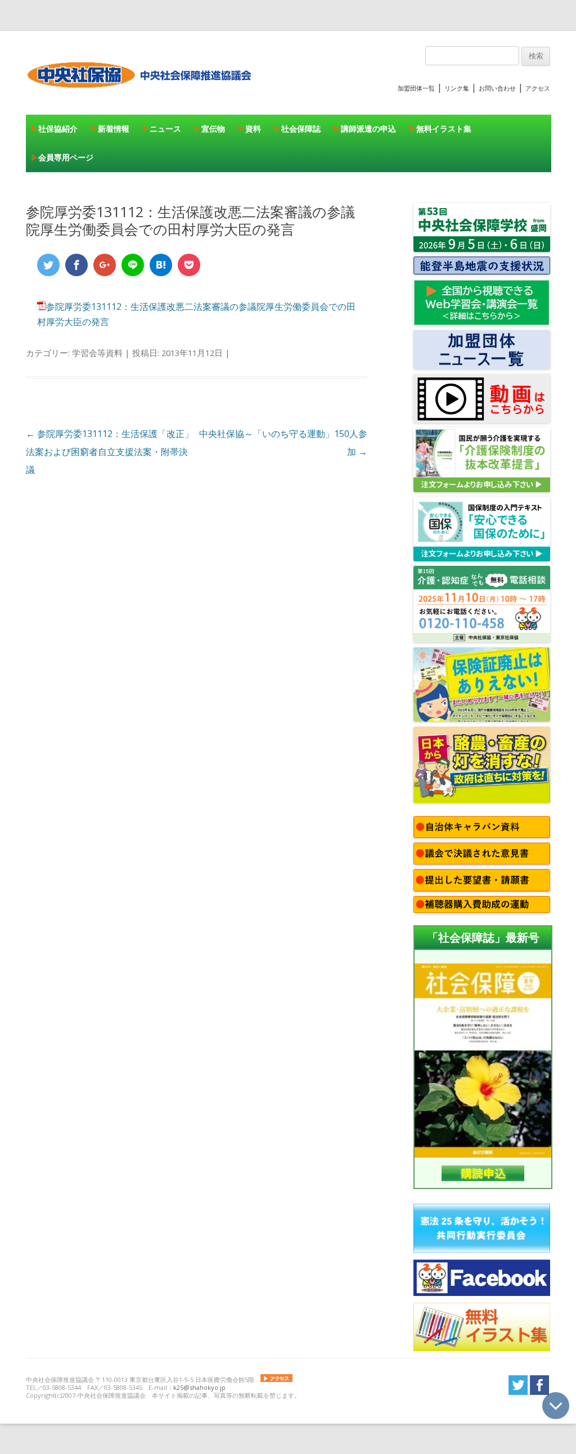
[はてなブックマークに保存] (161, 265)
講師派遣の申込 (368, 128)
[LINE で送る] (133, 265)
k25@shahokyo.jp (199, 1387)
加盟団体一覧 (416, 88)
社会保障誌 (301, 128)
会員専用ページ (65, 157)
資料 (253, 128)
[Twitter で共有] (48, 265)
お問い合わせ (497, 88)
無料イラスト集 (443, 128)
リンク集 (456, 88)
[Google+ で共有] (104, 265)
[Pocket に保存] (189, 265)
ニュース (165, 128)
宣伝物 (213, 128)
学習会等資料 (97, 352)
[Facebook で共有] (76, 265)
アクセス (537, 88)
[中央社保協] (141, 98)
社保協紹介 (58, 128)
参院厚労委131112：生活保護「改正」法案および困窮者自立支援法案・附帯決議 (110, 451)
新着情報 (113, 128)
